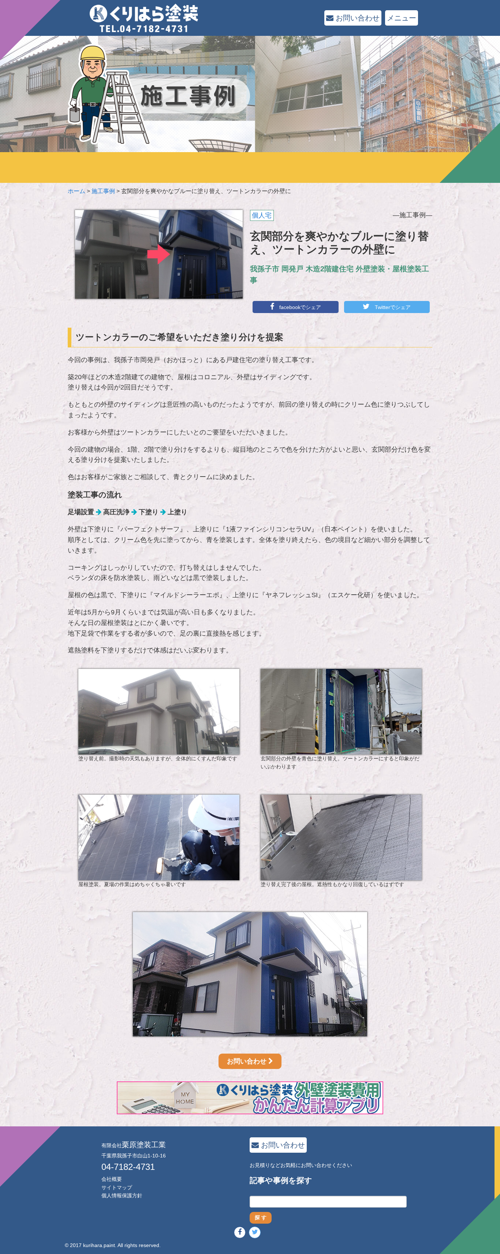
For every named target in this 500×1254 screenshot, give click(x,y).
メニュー (401, 18)
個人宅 (262, 215)
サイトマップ (116, 1187)
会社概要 (111, 1179)
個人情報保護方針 (121, 1195)
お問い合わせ (356, 18)
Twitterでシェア (392, 307)
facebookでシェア (299, 307)
